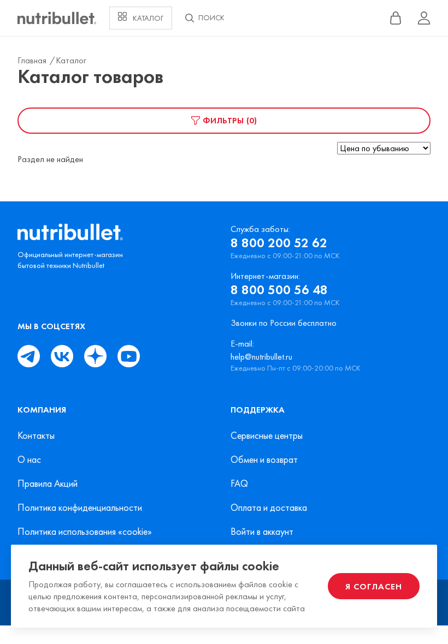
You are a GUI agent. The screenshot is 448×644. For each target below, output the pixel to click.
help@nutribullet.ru (261, 356)
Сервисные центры (267, 436)
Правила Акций (47, 484)
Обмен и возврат (264, 460)
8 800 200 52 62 (279, 242)
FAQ (239, 484)
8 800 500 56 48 (279, 289)
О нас (29, 460)
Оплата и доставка (269, 508)
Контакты (36, 436)
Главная (33, 60)
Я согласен (373, 586)
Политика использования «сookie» (84, 532)
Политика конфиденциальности (79, 508)
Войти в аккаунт (262, 532)
